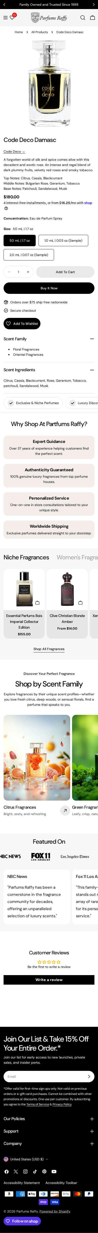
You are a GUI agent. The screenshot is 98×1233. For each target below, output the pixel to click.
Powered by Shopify (54, 1211)
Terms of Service (37, 1104)
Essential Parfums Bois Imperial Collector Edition (24, 621)
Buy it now (49, 288)
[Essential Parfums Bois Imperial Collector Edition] (24, 589)
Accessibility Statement (22, 1183)
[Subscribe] (89, 1077)
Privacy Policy (62, 1104)
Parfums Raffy (27, 1211)
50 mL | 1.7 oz (20, 240)
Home (19, 32)
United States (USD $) (27, 1159)
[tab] (26, 557)
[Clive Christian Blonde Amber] (67, 589)
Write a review (49, 979)
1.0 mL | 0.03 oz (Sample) (63, 240)
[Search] (83, 17)
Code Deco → (14, 151)
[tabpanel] (49, 604)
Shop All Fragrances (49, 649)
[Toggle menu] (5, 17)
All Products (39, 32)
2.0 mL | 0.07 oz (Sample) (29, 255)
